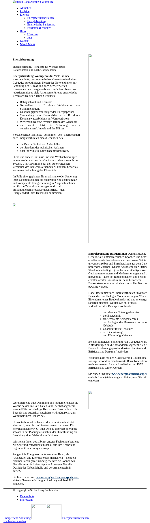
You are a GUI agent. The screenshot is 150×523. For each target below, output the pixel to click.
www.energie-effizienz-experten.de (57, 477)
